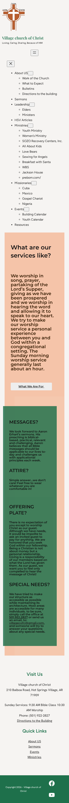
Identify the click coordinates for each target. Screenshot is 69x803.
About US (34, 741)
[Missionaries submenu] (34, 183)
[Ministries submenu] (30, 126)
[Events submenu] (26, 209)
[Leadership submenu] (32, 105)
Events (34, 752)
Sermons (34, 746)
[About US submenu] (30, 73)
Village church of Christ (23, 37)
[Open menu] (34, 53)
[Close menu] (11, 64)
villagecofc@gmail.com (26, 623)
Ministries (34, 757)
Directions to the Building (34, 721)
